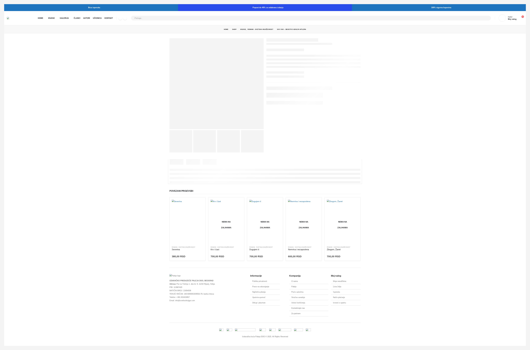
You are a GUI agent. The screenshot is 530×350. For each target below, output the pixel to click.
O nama (294, 281)
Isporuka (336, 292)
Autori (86, 18)
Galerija (64, 18)
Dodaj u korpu (198, 204)
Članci (77, 18)
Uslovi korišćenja (298, 303)
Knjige (51, 18)
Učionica (97, 18)
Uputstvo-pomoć (258, 297)
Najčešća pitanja (259, 292)
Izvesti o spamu (339, 303)
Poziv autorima (297, 292)
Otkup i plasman (258, 303)
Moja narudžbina (339, 281)
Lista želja (337, 287)
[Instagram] (125, 18)
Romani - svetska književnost (183, 247)
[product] (187, 222)
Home (40, 18)
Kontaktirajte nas (298, 308)
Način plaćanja (339, 297)
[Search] (487, 18)
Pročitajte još (237, 204)
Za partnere (295, 313)
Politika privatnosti (259, 281)
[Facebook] (120, 18)
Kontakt (108, 18)
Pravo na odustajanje (260, 287)
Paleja (293, 287)
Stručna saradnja (298, 297)
